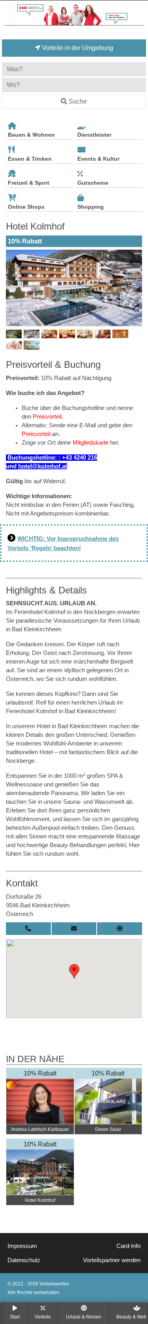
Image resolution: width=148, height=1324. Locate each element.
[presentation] (13, 288)
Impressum (22, 1246)
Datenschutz (23, 1260)
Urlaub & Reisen (83, 1316)
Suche (78, 101)
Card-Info (128, 1246)
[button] (74, 971)
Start (15, 1316)
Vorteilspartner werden (112, 1260)
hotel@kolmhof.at (42, 466)
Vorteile (43, 1316)
